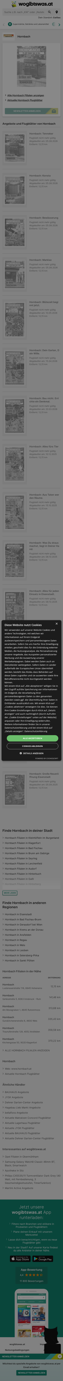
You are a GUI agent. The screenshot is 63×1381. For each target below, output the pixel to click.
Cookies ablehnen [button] (32, 746)
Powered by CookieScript (46, 758)
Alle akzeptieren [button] (32, 738)
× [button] (56, 624)
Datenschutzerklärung (35, 731)
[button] (31, 753)
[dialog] (31, 690)
